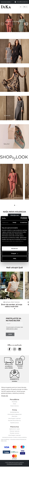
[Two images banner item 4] (14, 136)
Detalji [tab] (14, 222)
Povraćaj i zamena (14, 433)
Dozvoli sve (14, 248)
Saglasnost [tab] (5, 222)
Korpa (14, 403)
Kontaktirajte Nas (14, 412)
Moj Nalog (14, 401)
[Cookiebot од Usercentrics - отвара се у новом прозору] (20, 218)
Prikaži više (4, 396)
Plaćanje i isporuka (14, 431)
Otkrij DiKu (14, 416)
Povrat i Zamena (14, 405)
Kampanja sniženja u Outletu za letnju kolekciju (14, 437)
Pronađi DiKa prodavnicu (14, 420)
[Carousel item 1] (14, 22)
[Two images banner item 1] (14, 51)
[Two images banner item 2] (14, 79)
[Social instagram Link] (14, 349)
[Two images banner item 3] (14, 108)
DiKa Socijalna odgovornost (14, 414)
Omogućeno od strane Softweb (14, 464)
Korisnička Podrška (6, 2)
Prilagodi (13, 253)
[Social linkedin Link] (20, 349)
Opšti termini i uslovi (12, 328)
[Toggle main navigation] (20, 6)
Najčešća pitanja (14, 422)
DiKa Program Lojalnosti (14, 418)
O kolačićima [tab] (23, 222)
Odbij (14, 258)
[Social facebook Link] (9, 349)
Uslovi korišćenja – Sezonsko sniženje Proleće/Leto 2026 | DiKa (13, 440)
